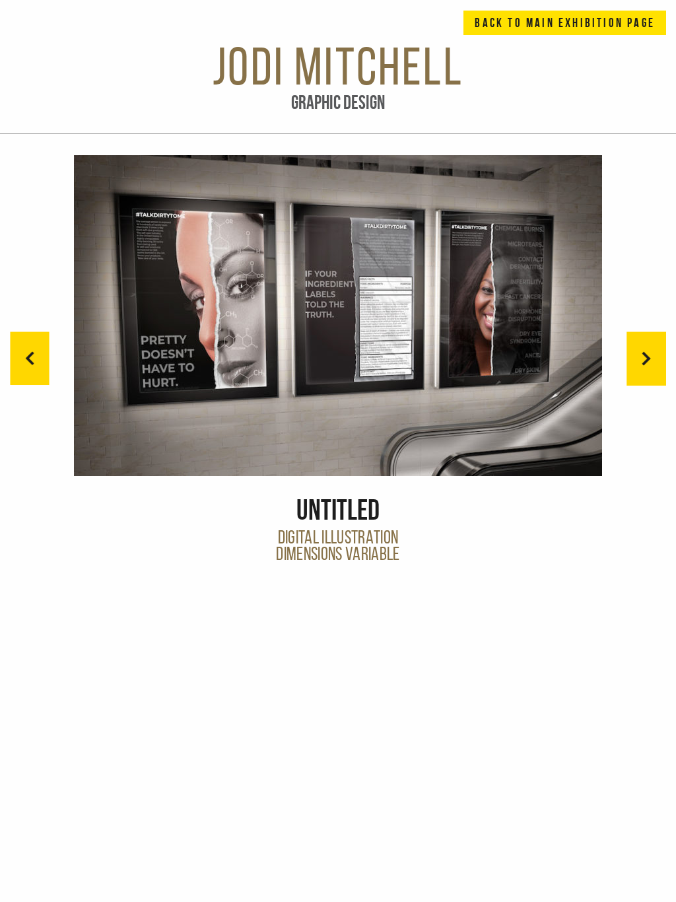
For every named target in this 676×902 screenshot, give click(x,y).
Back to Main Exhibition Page (565, 23)
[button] (646, 358)
